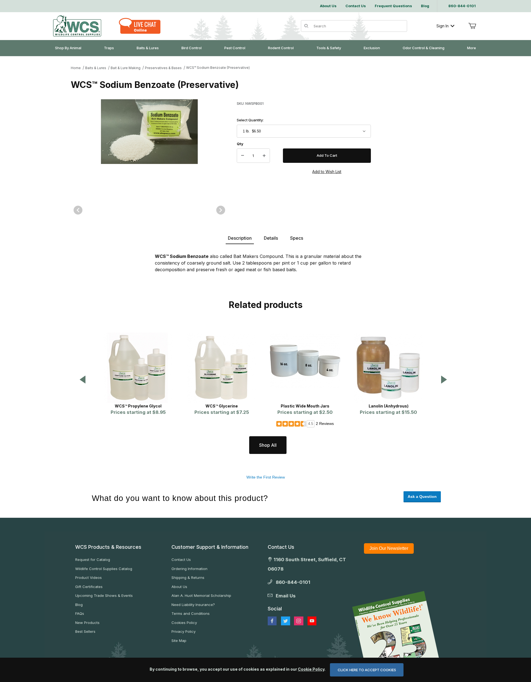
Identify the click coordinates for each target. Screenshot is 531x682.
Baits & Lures (95, 68)
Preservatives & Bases (163, 68)
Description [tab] (240, 238)
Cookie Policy (311, 669)
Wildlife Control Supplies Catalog (103, 568)
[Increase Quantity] (264, 156)
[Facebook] (272, 620)
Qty (240, 144)
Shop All (268, 445)
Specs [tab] (296, 238)
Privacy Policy (183, 631)
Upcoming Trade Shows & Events (104, 595)
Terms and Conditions (190, 613)
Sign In (442, 25)
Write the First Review (265, 477)
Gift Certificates (89, 586)
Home (76, 68)
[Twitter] (285, 620)
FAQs (79, 613)
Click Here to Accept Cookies (367, 670)
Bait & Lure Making (125, 68)
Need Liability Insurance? (193, 604)
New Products (87, 622)
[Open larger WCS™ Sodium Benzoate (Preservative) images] (149, 147)
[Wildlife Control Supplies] (77, 25)
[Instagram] (298, 620)
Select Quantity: (250, 120)
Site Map (178, 640)
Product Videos (88, 577)
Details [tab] (271, 238)
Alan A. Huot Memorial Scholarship (201, 595)
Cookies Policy (184, 622)
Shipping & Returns (187, 577)
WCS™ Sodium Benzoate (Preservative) (218, 68)
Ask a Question (422, 496)
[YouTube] (312, 620)
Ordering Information (189, 568)
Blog (79, 604)
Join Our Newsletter (388, 548)
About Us (179, 586)
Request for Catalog (92, 559)
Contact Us (181, 559)
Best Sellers (85, 631)
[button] (83, 380)
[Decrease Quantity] (242, 156)
